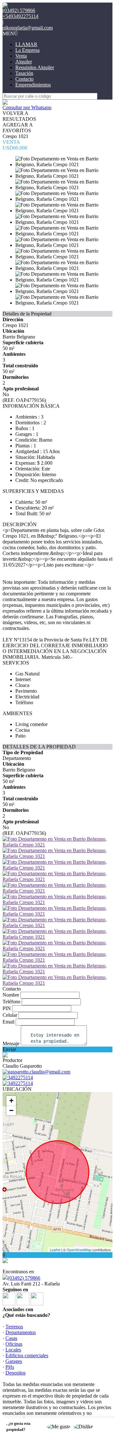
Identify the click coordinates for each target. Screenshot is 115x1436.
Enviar (9, 1049)
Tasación (24, 73)
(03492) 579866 (24, 1278)
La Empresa (27, 50)
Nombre (11, 995)
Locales (13, 1349)
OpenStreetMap (79, 1249)
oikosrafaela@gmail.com (28, 27)
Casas (11, 1338)
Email (8, 1021)
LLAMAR (26, 44)
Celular (10, 1015)
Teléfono (11, 1001)
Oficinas (13, 1344)
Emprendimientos (33, 84)
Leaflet (55, 1249)
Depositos (15, 1372)
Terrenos (14, 1326)
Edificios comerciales (26, 1355)
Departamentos (20, 1332)
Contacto (24, 79)
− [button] (11, 1110)
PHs (9, 1367)
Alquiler (23, 61)
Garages (13, 1361)
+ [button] (11, 1101)
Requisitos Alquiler (34, 67)
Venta (21, 56)
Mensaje (11, 1043)
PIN (7, 1008)
